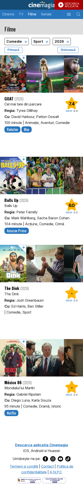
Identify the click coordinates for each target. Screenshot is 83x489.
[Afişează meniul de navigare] (68, 14)
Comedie (14, 41)
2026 (60, 41)
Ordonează (68, 50)
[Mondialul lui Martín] (41, 357)
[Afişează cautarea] (78, 14)
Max (26, 129)
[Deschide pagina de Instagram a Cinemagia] (53, 459)
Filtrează (13, 50)
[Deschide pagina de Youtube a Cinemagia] (60, 459)
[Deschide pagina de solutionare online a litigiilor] (54, 480)
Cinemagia (41, 5)
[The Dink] (41, 263)
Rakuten (12, 129)
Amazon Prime (16, 230)
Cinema (8, 14)
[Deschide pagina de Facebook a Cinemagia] (45, 459)
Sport (38, 41)
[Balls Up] (41, 175)
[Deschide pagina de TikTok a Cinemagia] (68, 459)
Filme (32, 14)
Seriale (46, 14)
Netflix (11, 413)
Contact (47, 466)
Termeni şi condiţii (24, 466)
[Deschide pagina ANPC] (29, 480)
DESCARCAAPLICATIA (72, 5)
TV (21, 14)
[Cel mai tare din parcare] (41, 74)
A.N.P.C (56, 472)
